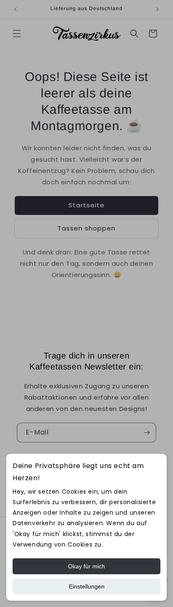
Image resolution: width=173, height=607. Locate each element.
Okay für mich (86, 566)
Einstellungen (87, 586)
